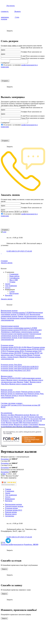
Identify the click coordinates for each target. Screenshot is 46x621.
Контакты (8, 295)
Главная (8, 489)
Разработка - (31, 544)
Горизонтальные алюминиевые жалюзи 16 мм (17, 336)
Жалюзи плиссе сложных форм (20, 384)
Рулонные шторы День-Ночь (11, 365)
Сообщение (5, 63)
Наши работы (14, 276)
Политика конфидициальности (12, 544)
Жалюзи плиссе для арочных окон (18, 380)
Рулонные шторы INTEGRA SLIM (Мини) (16, 347)
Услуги (7, 288)
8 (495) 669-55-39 (13, 251)
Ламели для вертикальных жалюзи (30, 316)
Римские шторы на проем (30, 392)
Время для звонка (7, 212)
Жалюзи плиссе (6, 376)
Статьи (12, 291)
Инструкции (14, 293)
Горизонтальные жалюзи (10, 326)
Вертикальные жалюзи (9, 310)
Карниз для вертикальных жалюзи (13, 318)
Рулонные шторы (7, 345)
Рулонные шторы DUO (13, 510)
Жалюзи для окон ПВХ (14, 422)
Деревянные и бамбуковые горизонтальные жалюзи (20, 332)
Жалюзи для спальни (31, 419)
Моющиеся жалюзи (22, 415)
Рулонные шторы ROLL (15, 351)
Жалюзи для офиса (8, 415)
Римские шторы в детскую (14, 395)
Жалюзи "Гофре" (23, 382)
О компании (13, 274)
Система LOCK (16, 405)
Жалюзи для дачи (20, 417)
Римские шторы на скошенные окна (14, 393)
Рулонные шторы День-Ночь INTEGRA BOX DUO (19, 368)
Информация (10, 499)
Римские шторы (7, 390)
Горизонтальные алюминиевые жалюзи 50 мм (21, 335)
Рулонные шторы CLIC (33, 351)
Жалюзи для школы (16, 419)
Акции (7, 284)
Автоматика (9, 516)
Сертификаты (14, 278)
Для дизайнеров (11, 286)
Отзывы (12, 282)
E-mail (23, 56)
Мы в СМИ (13, 280)
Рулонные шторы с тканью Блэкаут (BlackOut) (20, 356)
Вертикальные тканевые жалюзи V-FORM (16, 312)
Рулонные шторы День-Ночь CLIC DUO (15, 370)
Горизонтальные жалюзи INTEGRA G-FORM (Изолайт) (21, 330)
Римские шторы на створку (11, 392)
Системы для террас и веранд (11, 403)
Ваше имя (24, 48)
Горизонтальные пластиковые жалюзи (15, 334)
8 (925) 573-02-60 (25, 251)
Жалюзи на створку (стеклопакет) (26, 424)
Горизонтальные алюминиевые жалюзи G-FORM (19, 328)
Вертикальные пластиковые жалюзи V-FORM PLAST (22, 313)
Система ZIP (5, 405)
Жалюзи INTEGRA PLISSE (11, 378)
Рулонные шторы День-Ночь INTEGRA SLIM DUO (20, 366)
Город (23, 58)
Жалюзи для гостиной (24, 421)
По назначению (6, 413)
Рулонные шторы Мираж (23, 355)
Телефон (24, 52)
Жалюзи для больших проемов (27, 426)
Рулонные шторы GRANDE (11, 353)
